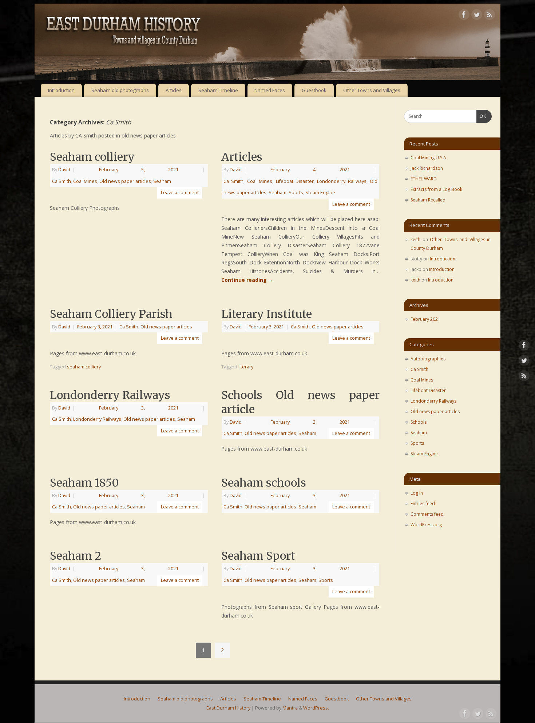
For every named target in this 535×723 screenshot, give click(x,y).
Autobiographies (428, 359)
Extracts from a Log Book (436, 189)
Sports (296, 192)
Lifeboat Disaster (295, 181)
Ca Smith (61, 181)
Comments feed (427, 514)
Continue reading (247, 279)
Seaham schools (263, 483)
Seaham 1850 (84, 483)
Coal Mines (85, 181)
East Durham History (228, 708)
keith (415, 239)
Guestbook (314, 90)
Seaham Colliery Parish (111, 314)
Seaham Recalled (428, 200)
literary (245, 367)
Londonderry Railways (341, 181)
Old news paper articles (125, 181)
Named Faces (269, 90)
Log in (417, 493)
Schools (419, 422)
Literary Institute (266, 314)
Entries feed (423, 503)
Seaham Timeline (218, 90)
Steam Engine (320, 192)
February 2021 (425, 319)
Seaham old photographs (120, 90)
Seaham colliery (92, 157)
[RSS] (489, 16)
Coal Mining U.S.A (428, 158)
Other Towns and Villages (371, 90)
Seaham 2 (75, 556)
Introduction (61, 90)
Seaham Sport (258, 556)
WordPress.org (426, 525)
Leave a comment (180, 192)
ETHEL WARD (424, 179)
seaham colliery (84, 367)
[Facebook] (464, 16)
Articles (174, 90)
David (64, 170)
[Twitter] (476, 16)
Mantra (290, 708)
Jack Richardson (427, 168)
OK (481, 116)
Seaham (162, 181)
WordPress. (316, 708)
